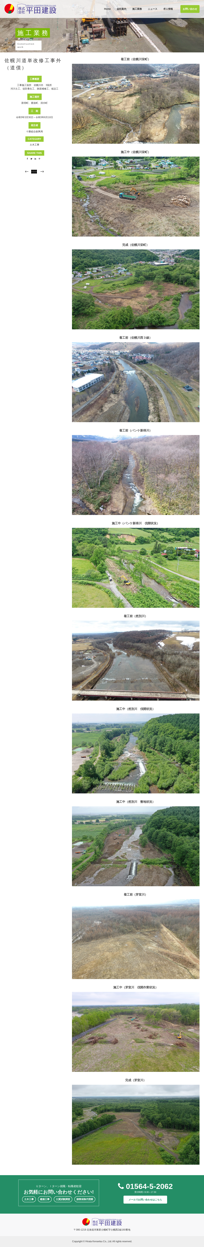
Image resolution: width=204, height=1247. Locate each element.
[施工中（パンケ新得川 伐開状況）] (136, 564)
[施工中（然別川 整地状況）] (136, 842)
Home (107, 9)
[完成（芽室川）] (136, 1121)
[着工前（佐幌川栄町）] (136, 100)
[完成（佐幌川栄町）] (136, 286)
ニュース (152, 9)
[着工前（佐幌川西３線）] (136, 378)
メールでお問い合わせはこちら (145, 1199)
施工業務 (137, 9)
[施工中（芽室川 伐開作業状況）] (136, 1028)
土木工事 (34, 144)
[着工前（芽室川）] (136, 935)
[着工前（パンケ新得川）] (136, 471)
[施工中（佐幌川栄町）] (136, 193)
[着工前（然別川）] (136, 657)
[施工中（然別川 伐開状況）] (136, 750)
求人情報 (168, 9)
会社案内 (121, 9)
